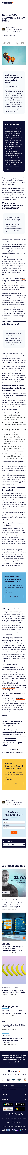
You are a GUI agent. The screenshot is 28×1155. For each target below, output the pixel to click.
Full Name (5, 819)
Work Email (6, 825)
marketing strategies (13, 246)
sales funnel (11, 484)
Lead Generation (6, 11)
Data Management (7, 1010)
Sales (7, 943)
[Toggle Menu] (25, 2)
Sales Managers (6, 1035)
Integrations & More (9, 1090)
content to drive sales (14, 188)
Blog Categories (7, 841)
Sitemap (19, 1122)
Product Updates (18, 1010)
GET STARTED (14, 596)
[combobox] (14, 844)
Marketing (15, 899)
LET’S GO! (14, 783)
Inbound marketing (10, 413)
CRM (3, 943)
